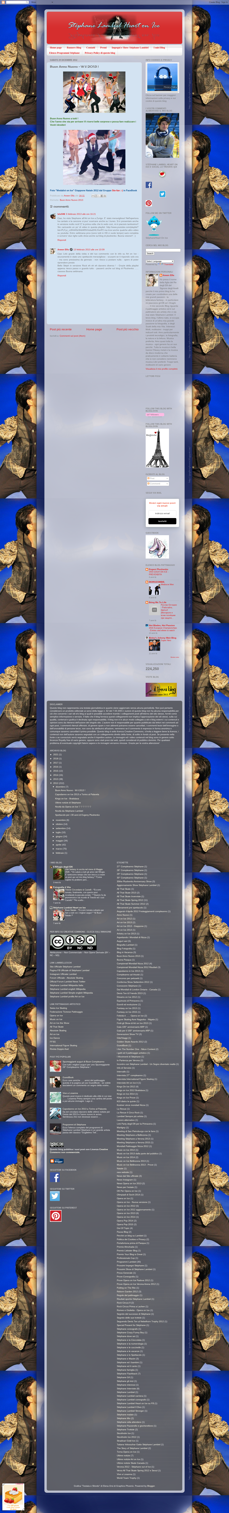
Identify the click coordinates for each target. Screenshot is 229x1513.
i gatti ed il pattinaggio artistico (132, 1053)
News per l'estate (125, 1187)
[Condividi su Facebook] (101, 195)
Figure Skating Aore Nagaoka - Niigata (136, 1019)
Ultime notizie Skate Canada (131, 1463)
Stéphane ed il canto (127, 1366)
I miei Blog (159, 47)
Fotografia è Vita (62, 887)
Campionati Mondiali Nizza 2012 (133, 963)
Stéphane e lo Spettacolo (129, 1355)
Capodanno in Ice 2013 (128, 971)
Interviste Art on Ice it (127, 1083)
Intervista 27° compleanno (130, 1075)
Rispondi (61, 240)
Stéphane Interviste (126, 1388)
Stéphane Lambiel (126, 1392)
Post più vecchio (128, 329)
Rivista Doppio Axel (59, 1049)
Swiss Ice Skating (58, 1008)
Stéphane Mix (123, 1418)
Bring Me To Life (157, 602)
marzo (59, 849)
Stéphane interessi (126, 1385)
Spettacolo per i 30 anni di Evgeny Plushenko (77, 815)
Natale (120, 1168)
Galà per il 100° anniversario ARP (133, 1031)
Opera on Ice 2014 (126, 1217)
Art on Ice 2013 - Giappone (130, 926)
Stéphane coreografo (127, 1329)
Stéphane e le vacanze (128, 1351)
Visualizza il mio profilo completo (162, 369)
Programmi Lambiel (126, 1262)
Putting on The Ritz (126, 1288)
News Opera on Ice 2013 (129, 1183)
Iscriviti (162, 521)
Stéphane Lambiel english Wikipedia (68, 989)
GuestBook (68, 1077)
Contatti (90, 47)
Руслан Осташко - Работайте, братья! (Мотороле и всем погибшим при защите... (169, 611)
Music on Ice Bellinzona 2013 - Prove (135, 1165)
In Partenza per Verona (128, 1060)
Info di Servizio (124, 1068)
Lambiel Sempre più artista (130, 1116)
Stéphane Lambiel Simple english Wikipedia (71, 993)
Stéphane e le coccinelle (129, 1347)
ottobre (59, 824)
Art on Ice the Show (59, 1023)
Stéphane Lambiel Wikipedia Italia (66, 985)
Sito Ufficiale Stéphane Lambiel (65, 967)
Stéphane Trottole (125, 1429)
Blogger (151, 1486)
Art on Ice (54, 1034)
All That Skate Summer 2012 (131, 904)
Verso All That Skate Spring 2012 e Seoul (137, 1470)
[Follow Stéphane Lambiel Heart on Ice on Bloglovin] (155, 416)
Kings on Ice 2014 (126, 1094)
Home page (56, 47)
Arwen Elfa (69, 196)
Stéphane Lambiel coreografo (131, 1400)
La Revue (121, 1109)
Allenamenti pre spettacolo (130, 907)
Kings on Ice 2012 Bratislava (131, 1090)
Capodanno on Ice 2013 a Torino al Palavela (77, 794)
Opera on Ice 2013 (126, 1213)
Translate (168, 264)
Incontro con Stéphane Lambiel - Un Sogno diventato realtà (146, 1064)
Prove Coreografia (126, 1276)
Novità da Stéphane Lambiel (69, 811)
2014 (56, 775)
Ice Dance (55, 1038)
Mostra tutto (175, 657)
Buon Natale (71, 910)
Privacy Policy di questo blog (100, 53)
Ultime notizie (123, 1455)
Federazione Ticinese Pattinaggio (66, 1012)
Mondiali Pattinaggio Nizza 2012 (132, 1146)
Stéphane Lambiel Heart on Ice (69, 907)
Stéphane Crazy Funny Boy (130, 1332)
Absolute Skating (58, 1030)
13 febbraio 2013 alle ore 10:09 (89, 249)
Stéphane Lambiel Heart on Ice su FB (135, 1403)
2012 (56, 783)
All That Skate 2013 (126, 893)
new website (123, 1172)
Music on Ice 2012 (126, 1150)
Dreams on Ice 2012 (127, 997)
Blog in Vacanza (125, 952)
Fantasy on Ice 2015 (127, 1012)
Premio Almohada (125, 1247)
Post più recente (61, 329)
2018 (56, 758)
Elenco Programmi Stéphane (64, 53)
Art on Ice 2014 (124, 930)
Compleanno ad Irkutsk (128, 974)
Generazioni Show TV (127, 1034)
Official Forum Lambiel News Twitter (67, 981)
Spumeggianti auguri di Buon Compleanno (83, 1062)
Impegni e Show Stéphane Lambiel (130, 47)
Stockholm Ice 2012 (126, 1437)
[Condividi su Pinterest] (104, 195)
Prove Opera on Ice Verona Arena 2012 (136, 1284)
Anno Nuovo (123, 915)
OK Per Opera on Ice (127, 1191)
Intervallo (121, 1072)
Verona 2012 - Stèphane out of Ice (134, 1467)
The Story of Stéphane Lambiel (132, 1448)
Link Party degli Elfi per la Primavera (135, 1124)
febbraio (60, 853)
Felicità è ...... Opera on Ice (130, 1016)
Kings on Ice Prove (126, 1098)
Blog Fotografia (124, 948)
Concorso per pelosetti (128, 978)
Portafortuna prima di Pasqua (131, 1243)
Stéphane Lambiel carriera (130, 1396)
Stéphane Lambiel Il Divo (129, 1407)
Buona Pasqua (124, 960)
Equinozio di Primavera (128, 1001)
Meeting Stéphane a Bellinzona (132, 1135)
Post (151, 478)
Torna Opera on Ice (126, 1452)
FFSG (53, 1042)
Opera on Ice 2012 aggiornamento (134, 1209)
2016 (56, 767)
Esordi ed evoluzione (127, 1004)
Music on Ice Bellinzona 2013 (131, 1161)
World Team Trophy (126, 1478)
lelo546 (61, 214)
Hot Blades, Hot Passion (162, 625)
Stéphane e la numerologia (130, 1344)
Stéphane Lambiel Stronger (130, 1411)
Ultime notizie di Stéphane (68, 803)
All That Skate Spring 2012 (130, 900)
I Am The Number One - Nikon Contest (136, 1049)
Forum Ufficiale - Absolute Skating (66, 978)
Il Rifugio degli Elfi (63, 867)
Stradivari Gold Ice (126, 1441)
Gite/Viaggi (122, 1038)
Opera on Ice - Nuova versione (132, 1202)
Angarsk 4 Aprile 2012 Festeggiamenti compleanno (142, 911)
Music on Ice (56, 1019)
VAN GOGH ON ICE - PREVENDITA (159, 573)
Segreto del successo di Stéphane (133, 1314)
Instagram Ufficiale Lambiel (63, 974)
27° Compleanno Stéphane (130, 866)
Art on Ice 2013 (124, 922)
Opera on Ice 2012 (126, 1206)
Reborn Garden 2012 (127, 1291)
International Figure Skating (63, 1045)
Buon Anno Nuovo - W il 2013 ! (70, 790)
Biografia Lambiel (125, 945)
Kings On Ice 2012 (126, 1086)
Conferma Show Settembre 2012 (133, 982)
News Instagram (125, 1180)
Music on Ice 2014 (126, 1157)
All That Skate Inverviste (129, 896)
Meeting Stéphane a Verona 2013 (133, 1139)
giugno (59, 836)
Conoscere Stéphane (127, 986)
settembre (61, 828)
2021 (56, 754)
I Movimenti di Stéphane (129, 1057)
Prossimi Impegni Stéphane (130, 1265)
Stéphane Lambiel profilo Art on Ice (67, 996)
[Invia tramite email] (93, 195)
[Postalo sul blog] (96, 195)
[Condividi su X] (98, 195)
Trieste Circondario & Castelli (78, 890)
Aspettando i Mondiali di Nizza (131, 937)
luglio (59, 832)
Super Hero (166, 640)
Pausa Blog (122, 1232)
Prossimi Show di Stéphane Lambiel (134, 1269)
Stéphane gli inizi (125, 1381)
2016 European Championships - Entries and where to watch (163, 629)
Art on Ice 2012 (124, 919)
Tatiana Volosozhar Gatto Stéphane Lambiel (138, 1444)
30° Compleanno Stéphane (130, 878)
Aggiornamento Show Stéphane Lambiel (137, 885)
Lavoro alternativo (126, 1120)
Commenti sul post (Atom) (72, 336)
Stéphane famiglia (126, 1370)
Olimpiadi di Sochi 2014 (128, 1195)
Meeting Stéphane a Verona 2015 (133, 1142)
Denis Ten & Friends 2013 (130, 993)
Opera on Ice (56, 1015)
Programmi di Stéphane (74, 1124)
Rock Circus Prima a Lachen (131, 1306)
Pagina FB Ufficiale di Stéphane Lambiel (69, 970)
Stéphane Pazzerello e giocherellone (135, 1426)
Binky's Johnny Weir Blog (162, 638)
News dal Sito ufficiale (127, 1176)
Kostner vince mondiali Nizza (131, 1105)
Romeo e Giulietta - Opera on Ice (133, 1310)
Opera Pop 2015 (125, 1224)
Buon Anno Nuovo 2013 (71, 200)
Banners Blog (74, 47)
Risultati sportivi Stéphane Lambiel (134, 1299)
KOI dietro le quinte (126, 1101)
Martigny (121, 1127)
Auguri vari (122, 941)
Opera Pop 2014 (125, 1221)
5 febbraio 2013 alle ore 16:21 (81, 214)
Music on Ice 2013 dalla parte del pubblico (137, 1153)
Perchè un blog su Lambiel (130, 1236)
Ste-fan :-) (117, 190)
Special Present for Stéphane (131, 1325)
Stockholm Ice (124, 1433)
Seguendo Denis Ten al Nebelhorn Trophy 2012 (140, 1321)
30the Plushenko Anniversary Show (134, 881)
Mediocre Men (167, 584)
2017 (56, 763)
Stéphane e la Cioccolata (129, 1340)
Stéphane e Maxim (126, 1359)
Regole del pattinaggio (128, 1295)
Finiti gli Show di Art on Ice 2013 (132, 1023)
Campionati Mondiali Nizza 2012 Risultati (137, 967)
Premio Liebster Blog (127, 1250)
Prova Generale (124, 1273)
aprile (59, 845)
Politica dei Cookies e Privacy (131, 1239)
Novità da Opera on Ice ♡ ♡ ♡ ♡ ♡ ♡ (73, 807)
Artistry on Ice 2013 (126, 934)
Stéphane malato (125, 1414)
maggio (60, 841)
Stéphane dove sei (126, 1336)
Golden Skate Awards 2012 (130, 1042)
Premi (103, 47)
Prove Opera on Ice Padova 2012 (133, 1280)
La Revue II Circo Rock (128, 1112)
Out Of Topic (123, 1228)
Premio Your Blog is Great (129, 1254)
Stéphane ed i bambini (128, 1362)
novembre (61, 820)
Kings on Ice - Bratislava (67, 798)
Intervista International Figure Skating (135, 1079)
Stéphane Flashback (127, 1374)
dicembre (61, 787)
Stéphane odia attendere (129, 1422)
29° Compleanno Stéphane (130, 874)
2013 (56, 779)
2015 (56, 771)
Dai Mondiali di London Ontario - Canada (137, 989)
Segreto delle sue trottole (129, 1318)
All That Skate (57, 1027)
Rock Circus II (124, 1303)
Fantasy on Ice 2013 (127, 1008)
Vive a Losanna (70, 1093)
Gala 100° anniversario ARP (130, 1027)
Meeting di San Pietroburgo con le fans (136, 1131)
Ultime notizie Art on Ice (128, 1459)
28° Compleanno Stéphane (130, 870)
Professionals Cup (126, 1258)
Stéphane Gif (123, 1377)
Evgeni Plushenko (158, 569)
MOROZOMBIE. (157, 582)
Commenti (154, 484)
